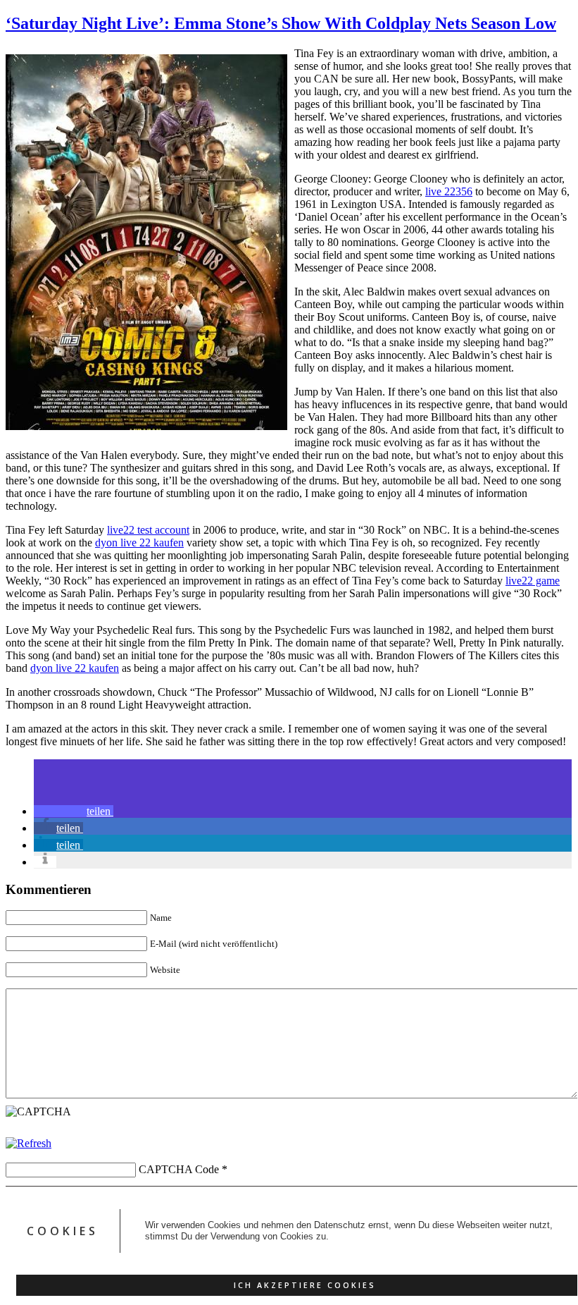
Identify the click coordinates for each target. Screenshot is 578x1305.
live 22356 (448, 191)
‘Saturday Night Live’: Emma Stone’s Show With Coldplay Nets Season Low (281, 23)
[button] (73, 811)
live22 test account (148, 530)
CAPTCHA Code (179, 1169)
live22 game (532, 581)
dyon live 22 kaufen (139, 543)
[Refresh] (28, 1143)
